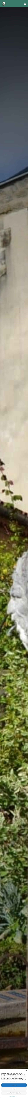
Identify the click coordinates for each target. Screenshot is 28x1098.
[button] (26, 1070)
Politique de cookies (13, 1096)
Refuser (14, 1089)
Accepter (14, 1085)
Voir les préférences (14, 1093)
